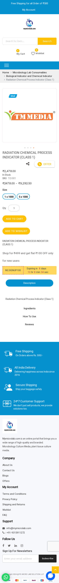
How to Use (29, 316)
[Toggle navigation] (6, 65)
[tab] (29, 283)
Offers (6, 481)
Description (29, 283)
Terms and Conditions (14, 493)
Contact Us (8, 470)
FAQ (4, 515)
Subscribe (47, 558)
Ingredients (30, 308)
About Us (7, 465)
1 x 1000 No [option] (9, 197)
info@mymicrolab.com (19, 528)
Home (5, 72)
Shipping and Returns (13, 504)
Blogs (5, 475)
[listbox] (29, 197)
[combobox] (20, 41)
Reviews (29, 324)
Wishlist (40, 53)
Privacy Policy (9, 499)
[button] (27, 164)
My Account (28, 9)
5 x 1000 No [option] (23, 197)
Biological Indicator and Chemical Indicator (29, 76)
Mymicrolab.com (11, 438)
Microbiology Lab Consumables (30, 72)
